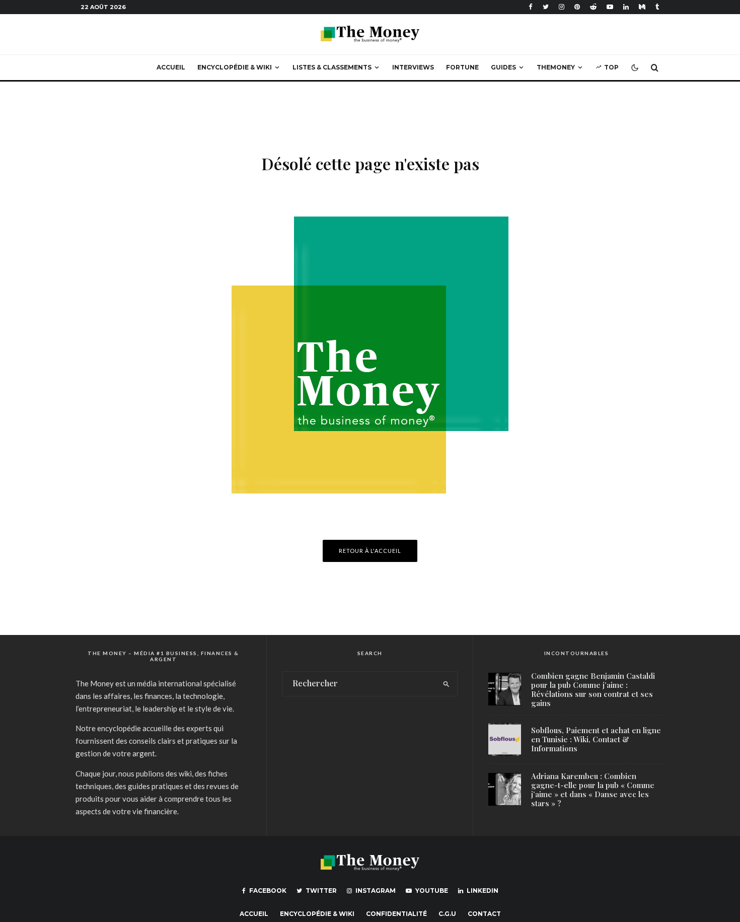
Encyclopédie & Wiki (234, 67)
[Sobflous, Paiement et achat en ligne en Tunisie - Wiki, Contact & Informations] (504, 739)
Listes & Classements (332, 67)
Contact (484, 913)
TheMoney (556, 67)
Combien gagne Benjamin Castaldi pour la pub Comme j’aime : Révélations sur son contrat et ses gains (593, 689)
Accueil (171, 67)
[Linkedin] (626, 7)
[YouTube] (610, 7)
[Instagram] (561, 7)
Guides (503, 67)
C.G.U (447, 913)
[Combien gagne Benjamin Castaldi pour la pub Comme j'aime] (504, 689)
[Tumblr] (657, 7)
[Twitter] (546, 7)
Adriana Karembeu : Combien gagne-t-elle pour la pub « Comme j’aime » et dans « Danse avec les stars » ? (592, 789)
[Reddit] (593, 7)
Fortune (462, 67)
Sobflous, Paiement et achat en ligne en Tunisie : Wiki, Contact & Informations (596, 739)
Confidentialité (396, 913)
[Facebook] (531, 7)
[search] (446, 684)
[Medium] (642, 7)
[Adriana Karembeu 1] (504, 789)
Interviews (413, 67)
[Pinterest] (577, 7)
